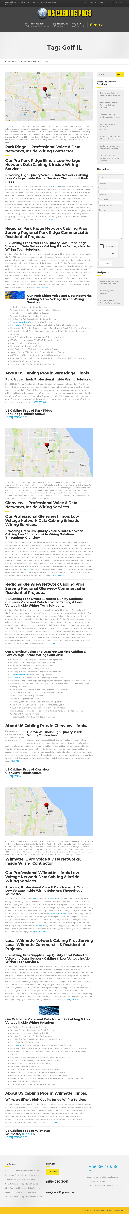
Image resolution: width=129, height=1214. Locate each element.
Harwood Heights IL (18, 132)
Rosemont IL (71, 137)
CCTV (86, 126)
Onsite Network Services (83, 849)
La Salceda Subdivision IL (82, 487)
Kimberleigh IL (66, 487)
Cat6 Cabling (78, 126)
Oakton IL (62, 849)
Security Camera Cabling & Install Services (107, 126)
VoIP (50, 139)
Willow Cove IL (69, 495)
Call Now (53, 1172)
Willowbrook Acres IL (13, 498)
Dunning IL (68, 129)
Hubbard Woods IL (84, 844)
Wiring (81, 139)
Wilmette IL (26, 498)
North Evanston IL (41, 849)
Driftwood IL (62, 485)
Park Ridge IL (18, 137)
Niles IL (31, 134)
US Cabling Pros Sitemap (107, 292)
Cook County (10, 844)
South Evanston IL (63, 852)
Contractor (35, 129)
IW (65, 132)
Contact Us (105, 263)
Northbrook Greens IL (59, 490)
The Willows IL (24, 495)
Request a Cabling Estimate (93, 2)
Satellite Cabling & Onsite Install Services (110, 116)
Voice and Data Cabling (38, 139)
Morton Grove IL (21, 134)
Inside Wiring (58, 132)
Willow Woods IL (82, 495)
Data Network (16, 325)
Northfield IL (73, 490)
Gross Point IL (47, 844)
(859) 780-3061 (48, 219)
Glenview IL (72, 485)
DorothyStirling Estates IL (47, 485)
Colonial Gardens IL (12, 129)
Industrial (48, 132)
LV (6, 134)
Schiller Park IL (82, 137)
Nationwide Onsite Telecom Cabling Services (108, 105)
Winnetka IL (61, 854)
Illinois (50, 126)
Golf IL (7, 132)
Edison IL (88, 129)
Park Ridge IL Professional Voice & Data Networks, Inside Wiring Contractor (42, 149)
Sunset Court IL (80, 493)
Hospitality (31, 132)
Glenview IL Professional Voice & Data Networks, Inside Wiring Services (41, 504)
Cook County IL (46, 129)
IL (37, 132)
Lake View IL (51, 846)
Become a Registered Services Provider (110, 282)
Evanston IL (20, 844)
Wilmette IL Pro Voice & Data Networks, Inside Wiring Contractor (43, 861)
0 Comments (44, 498)
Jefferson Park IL (74, 132)
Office (76, 134)
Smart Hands (10, 139)
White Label (73, 139)
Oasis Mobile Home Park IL (62, 134)
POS (41, 137)
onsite (56, 186)
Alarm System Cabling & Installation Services (110, 137)
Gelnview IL (30, 844)
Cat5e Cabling (66, 126)
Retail (53, 137)
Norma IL (38, 134)
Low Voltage (86, 132)
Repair (46, 137)
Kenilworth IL (41, 846)
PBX (25, 137)
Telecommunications (19, 322)
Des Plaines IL (58, 129)
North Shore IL (44, 490)
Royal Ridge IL (57, 493)
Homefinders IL (13, 487)
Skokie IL (41, 852)
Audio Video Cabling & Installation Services (110, 147)
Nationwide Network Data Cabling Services (110, 94)
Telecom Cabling (22, 139)
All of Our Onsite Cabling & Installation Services (109, 158)
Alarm (58, 126)
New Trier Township (26, 849)
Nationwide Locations (114, 2)
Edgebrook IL (79, 129)
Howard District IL (69, 844)
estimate (24, 213)
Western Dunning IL (60, 139)
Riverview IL (60, 137)
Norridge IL (47, 134)
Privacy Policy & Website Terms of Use (110, 301)
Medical (11, 134)
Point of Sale (33, 137)
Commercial (25, 129)
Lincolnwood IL (63, 846)
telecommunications (57, 913)
